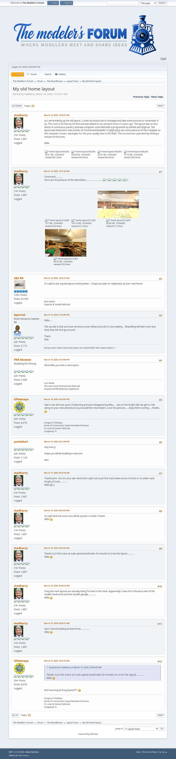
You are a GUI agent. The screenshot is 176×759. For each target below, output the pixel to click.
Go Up (15, 715)
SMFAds (12, 755)
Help (138, 752)
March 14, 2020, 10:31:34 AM (56, 171)
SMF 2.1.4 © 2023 (16, 752)
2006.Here (114, 130)
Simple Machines (32, 752)
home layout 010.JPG (59, 220)
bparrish (20, 315)
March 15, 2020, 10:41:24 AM (56, 660)
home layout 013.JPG (68, 258)
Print (160, 106)
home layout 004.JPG (59, 151)
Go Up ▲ (163, 752)
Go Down (17, 106)
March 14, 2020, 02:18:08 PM (56, 359)
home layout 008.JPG (112, 151)
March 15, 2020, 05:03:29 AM (56, 510)
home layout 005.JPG (85, 151)
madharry (21, 115)
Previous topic (141, 96)
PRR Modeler (22, 360)
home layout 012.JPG (120, 220)
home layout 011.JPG (85, 220)
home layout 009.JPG (138, 151)
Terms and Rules (149, 752)
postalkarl (21, 442)
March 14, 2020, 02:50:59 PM (56, 399)
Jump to (119, 728)
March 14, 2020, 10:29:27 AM (56, 115)
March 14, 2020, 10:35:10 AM (56, 278)
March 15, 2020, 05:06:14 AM (56, 585)
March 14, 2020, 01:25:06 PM (56, 314)
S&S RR (19, 278)
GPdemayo (21, 399)
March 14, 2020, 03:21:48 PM (56, 441)
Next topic (157, 96)
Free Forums (24, 755)
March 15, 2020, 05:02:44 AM (56, 472)
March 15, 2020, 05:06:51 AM (56, 623)
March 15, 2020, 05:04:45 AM (56, 548)
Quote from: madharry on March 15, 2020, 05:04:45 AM (75, 667)
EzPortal (94, 734)
